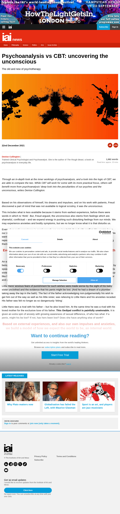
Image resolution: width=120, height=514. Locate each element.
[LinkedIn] (6, 464)
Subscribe (38, 460)
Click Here (28, 490)
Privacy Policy (40, 456)
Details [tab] (60, 239)
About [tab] (95, 239)
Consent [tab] (24, 239)
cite (116, 145)
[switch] (46, 271)
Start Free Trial (60, 355)
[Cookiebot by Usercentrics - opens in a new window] (100, 232)
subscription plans (53, 347)
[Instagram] (15, 464)
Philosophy (15, 45)
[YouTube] (6, 470)
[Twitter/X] (20, 464)
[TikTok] (25, 464)
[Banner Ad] (60, 12)
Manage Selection (59, 280)
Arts (42, 45)
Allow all (94, 280)
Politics (34, 45)
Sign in (7, 423)
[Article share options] (110, 145)
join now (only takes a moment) (44, 423)
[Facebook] (11, 464)
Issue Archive (52, 45)
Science (25, 45)
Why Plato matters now (20, 404)
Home (6, 45)
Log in (68, 364)
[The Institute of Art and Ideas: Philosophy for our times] (4, 27)
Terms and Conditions (66, 456)
